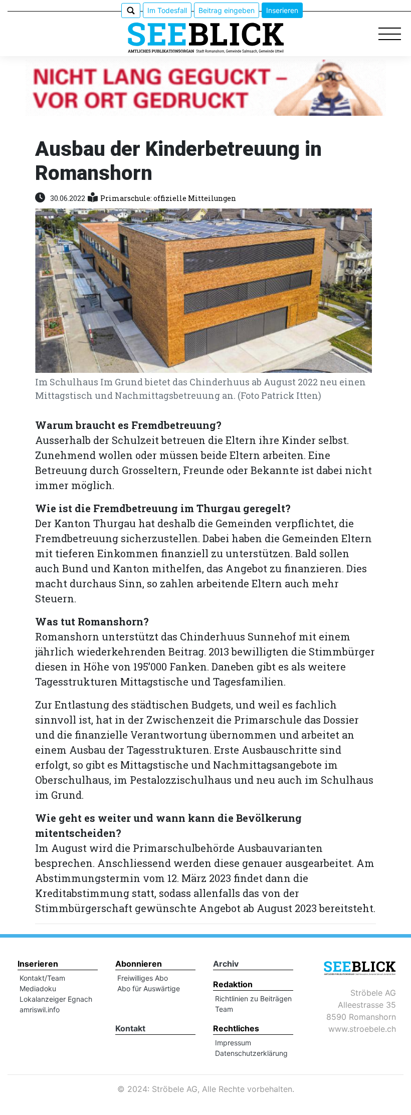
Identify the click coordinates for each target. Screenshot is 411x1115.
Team (224, 1009)
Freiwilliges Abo (142, 978)
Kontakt (130, 1028)
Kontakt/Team (42, 978)
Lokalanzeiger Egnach (56, 999)
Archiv (226, 964)
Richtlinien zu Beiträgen (253, 998)
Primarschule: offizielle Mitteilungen (168, 198)
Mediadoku (38, 988)
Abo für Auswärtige (148, 988)
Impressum (233, 1042)
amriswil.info (40, 1009)
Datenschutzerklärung (251, 1053)
